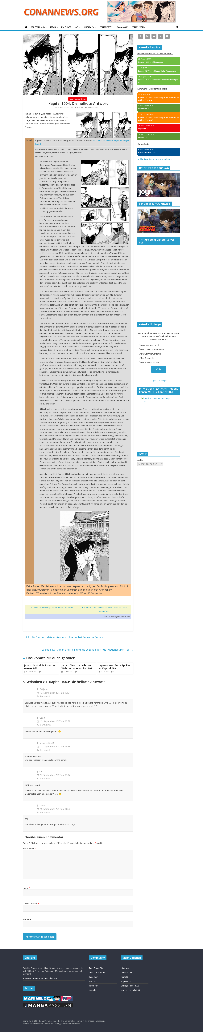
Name (26, 888)
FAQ (76, 27)
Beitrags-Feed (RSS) (130, 985)
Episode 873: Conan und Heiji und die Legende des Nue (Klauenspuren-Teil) (87, 649)
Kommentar (29, 848)
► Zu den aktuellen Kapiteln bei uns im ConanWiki (51, 607)
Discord (92, 981)
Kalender (66, 27)
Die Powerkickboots (150, 362)
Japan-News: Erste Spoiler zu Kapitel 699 (114, 667)
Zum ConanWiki (96, 968)
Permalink (45, 696)
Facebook (93, 985)
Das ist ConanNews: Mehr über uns (41, 978)
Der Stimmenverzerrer (151, 353)
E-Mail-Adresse (31, 903)
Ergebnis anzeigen (159, 380)
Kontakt (124, 977)
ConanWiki (122, 27)
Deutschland (38, 27)
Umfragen (89, 27)
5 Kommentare (94, 107)
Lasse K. (80, 107)
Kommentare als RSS (130, 990)
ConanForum (138, 27)
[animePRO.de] (67, 997)
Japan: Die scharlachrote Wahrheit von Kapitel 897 (76, 667)
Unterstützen (126, 972)
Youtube (93, 990)
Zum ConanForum (97, 972)
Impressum (126, 981)
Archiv (140, 460)
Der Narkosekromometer (152, 349)
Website (27, 919)
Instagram (93, 977)
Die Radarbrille (147, 358)
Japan (53, 27)
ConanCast (106, 27)
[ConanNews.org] (26, 27)
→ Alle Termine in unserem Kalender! (155, 159)
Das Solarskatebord (150, 345)
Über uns (125, 968)
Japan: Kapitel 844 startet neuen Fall (39, 667)
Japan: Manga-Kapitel (78, 99)
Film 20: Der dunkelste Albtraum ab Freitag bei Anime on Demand (63, 637)
